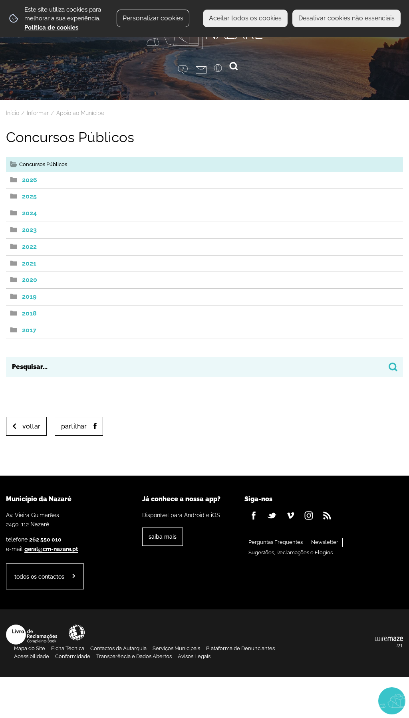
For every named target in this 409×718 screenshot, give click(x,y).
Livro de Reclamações (31, 635)
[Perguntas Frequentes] (187, 70)
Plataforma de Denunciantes (240, 648)
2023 (29, 230)
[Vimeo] (290, 515)
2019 (29, 296)
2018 (29, 313)
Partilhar (74, 426)
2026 (29, 180)
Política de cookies (51, 27)
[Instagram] (309, 515)
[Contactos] (205, 70)
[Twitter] (272, 515)
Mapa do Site (29, 648)
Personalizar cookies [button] (153, 18)
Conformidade (72, 656)
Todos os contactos (39, 576)
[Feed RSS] (327, 515)
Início (12, 113)
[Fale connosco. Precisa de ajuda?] (318, 700)
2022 (29, 246)
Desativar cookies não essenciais (346, 18)
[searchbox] (204, 367)
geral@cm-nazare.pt (51, 548)
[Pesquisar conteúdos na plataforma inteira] (393, 367)
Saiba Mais (163, 536)
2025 (29, 196)
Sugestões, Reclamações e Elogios (290, 552)
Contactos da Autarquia (118, 648)
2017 (29, 330)
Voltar (31, 426)
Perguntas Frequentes (275, 542)
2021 (29, 263)
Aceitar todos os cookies (245, 18)
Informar (38, 113)
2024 (29, 213)
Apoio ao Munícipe (80, 113)
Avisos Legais (194, 656)
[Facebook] (253, 515)
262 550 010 (45, 539)
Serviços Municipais (176, 648)
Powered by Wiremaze (389, 643)
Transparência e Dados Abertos (134, 656)
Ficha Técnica (67, 648)
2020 (29, 280)
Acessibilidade (77, 633)
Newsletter (324, 542)
